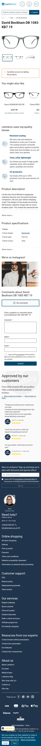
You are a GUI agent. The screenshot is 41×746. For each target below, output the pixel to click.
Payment (5, 552)
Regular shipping (8, 602)
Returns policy (7, 581)
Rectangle (26, 233)
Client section (7, 589)
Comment (8, 320)
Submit (20, 363)
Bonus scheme (7, 606)
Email (6, 346)
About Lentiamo (8, 664)
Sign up (20, 486)
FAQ (3, 577)
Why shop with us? (9, 680)
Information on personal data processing (17, 564)
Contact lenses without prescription (15, 639)
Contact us (6, 684)
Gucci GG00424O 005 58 (14, 105)
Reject (15, 743)
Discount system (8, 610)
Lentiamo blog (7, 676)
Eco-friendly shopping (10, 626)
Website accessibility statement (14, 560)
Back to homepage (18, 725)
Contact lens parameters (11, 643)
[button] (7, 57)
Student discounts (9, 614)
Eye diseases (7, 647)
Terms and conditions (10, 556)
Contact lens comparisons (12, 651)
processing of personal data (25, 479)
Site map (5, 688)
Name (7, 337)
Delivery (5, 544)
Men (11, 17)
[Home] (3, 17)
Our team (5, 668)
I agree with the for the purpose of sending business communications (21, 480)
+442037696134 (8, 525)
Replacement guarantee (11, 585)
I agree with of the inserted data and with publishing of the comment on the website (19, 356)
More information (28, 740)
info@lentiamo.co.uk (9, 528)
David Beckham (21, 17)
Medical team (7, 672)
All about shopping (9, 540)
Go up (27, 725)
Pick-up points (7, 548)
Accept (5, 743)
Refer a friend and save (11, 618)
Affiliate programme (9, 622)
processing (20, 354)
